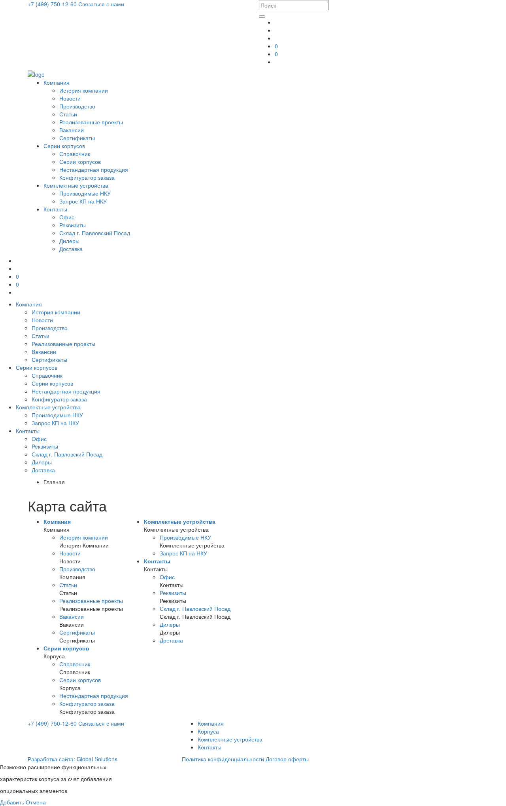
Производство (77, 106)
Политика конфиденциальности (223, 759)
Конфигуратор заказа (87, 177)
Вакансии (71, 130)
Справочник (74, 154)
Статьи (68, 114)
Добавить (12, 802)
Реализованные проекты (91, 122)
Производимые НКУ (85, 193)
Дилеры (69, 241)
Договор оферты (287, 759)
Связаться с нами (101, 4)
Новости (70, 98)
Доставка (71, 249)
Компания (56, 82)
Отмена (36, 802)
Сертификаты (77, 138)
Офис (66, 217)
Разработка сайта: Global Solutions (72, 759)
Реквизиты (72, 225)
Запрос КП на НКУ (83, 201)
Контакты (55, 209)
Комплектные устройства (75, 185)
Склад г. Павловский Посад (94, 233)
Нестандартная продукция (93, 169)
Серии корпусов (64, 146)
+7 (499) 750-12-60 (53, 4)
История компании (83, 90)
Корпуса (208, 731)
